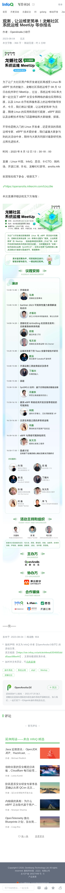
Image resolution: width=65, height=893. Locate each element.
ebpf (33, 670)
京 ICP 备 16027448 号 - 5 (32, 874)
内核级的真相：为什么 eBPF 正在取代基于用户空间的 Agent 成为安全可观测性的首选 (21, 803)
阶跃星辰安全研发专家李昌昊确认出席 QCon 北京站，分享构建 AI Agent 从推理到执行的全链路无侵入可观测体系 (21, 786)
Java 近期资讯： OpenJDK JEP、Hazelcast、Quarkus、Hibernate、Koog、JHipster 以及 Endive (21, 751)
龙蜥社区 (8, 675)
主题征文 (26, 12)
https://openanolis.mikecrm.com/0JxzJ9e (29, 186)
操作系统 (8, 670)
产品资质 (32, 877)
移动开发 (54, 12)
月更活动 (14, 12)
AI (35, 12)
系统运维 (22, 670)
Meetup (43, 670)
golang (43, 12)
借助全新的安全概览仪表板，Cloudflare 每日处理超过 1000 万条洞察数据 (21, 769)
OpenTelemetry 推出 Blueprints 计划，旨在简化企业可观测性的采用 (21, 820)
